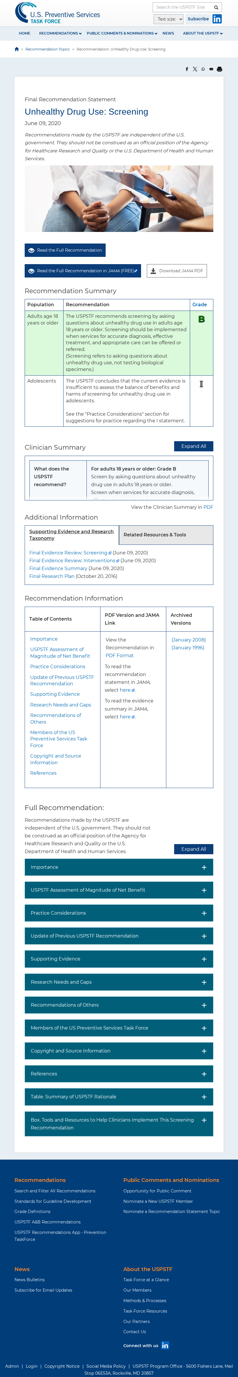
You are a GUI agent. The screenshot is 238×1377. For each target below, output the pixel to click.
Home (24, 33)
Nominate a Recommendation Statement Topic (171, 1211)
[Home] (58, 12)
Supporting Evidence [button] (55, 959)
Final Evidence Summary (58, 568)
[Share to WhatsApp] (203, 69)
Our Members (137, 1290)
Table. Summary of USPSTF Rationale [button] (73, 1097)
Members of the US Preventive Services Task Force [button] (89, 1028)
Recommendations (58, 33)
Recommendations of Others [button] (65, 1005)
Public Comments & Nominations (120, 33)
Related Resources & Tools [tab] (155, 535)
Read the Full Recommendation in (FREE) (85, 270)
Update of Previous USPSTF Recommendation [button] (85, 936)
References (43, 773)
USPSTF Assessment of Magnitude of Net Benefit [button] (88, 890)
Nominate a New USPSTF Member (158, 1201)
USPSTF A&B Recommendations (48, 1222)
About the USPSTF (201, 33)
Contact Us (134, 1331)
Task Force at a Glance (146, 1279)
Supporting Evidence (55, 694)
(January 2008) (189, 640)
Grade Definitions (33, 1211)
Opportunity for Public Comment (157, 1191)
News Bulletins (30, 1279)
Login (31, 1366)
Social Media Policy (106, 1366)
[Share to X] (195, 69)
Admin (12, 1366)
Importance (44, 639)
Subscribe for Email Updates (43, 1290)
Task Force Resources (145, 1311)
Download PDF (181, 270)
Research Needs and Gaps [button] (61, 982)
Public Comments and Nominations (171, 1180)
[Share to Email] (211, 69)
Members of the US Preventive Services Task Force (58, 739)
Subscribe (198, 18)
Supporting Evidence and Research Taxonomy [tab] (71, 535)
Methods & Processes (144, 1300)
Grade (199, 304)
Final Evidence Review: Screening (68, 553)
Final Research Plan (52, 576)
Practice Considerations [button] (58, 913)
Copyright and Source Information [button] (71, 1051)
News (168, 33)
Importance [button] (44, 867)
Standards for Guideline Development (53, 1201)
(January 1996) (188, 647)
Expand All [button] (193, 446)
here (125, 690)
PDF (208, 507)
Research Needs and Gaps (60, 705)
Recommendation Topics (48, 49)
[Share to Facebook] (187, 69)
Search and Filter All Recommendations (55, 1191)
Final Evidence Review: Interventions (72, 560)
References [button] (44, 1074)
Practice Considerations (57, 666)
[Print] (219, 69)
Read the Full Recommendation (69, 250)
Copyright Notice (62, 1366)
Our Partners (136, 1321)
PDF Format (120, 655)
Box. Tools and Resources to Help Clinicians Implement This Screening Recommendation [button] (112, 1124)
